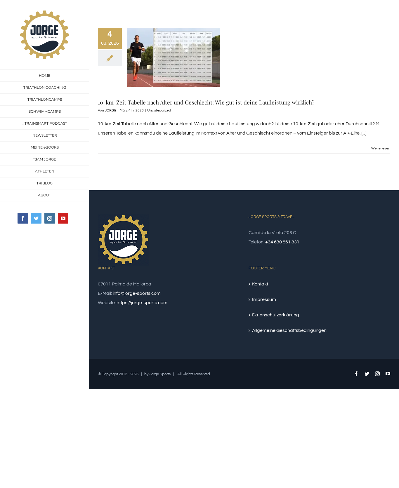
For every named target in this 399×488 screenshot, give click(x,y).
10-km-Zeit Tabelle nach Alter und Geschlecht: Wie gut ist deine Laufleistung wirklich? (206, 102)
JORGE (110, 110)
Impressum (264, 299)
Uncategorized (159, 110)
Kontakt (260, 284)
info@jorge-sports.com (137, 293)
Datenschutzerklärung (275, 315)
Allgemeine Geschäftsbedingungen (289, 330)
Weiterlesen (380, 148)
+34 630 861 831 (282, 242)
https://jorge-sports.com (142, 302)
